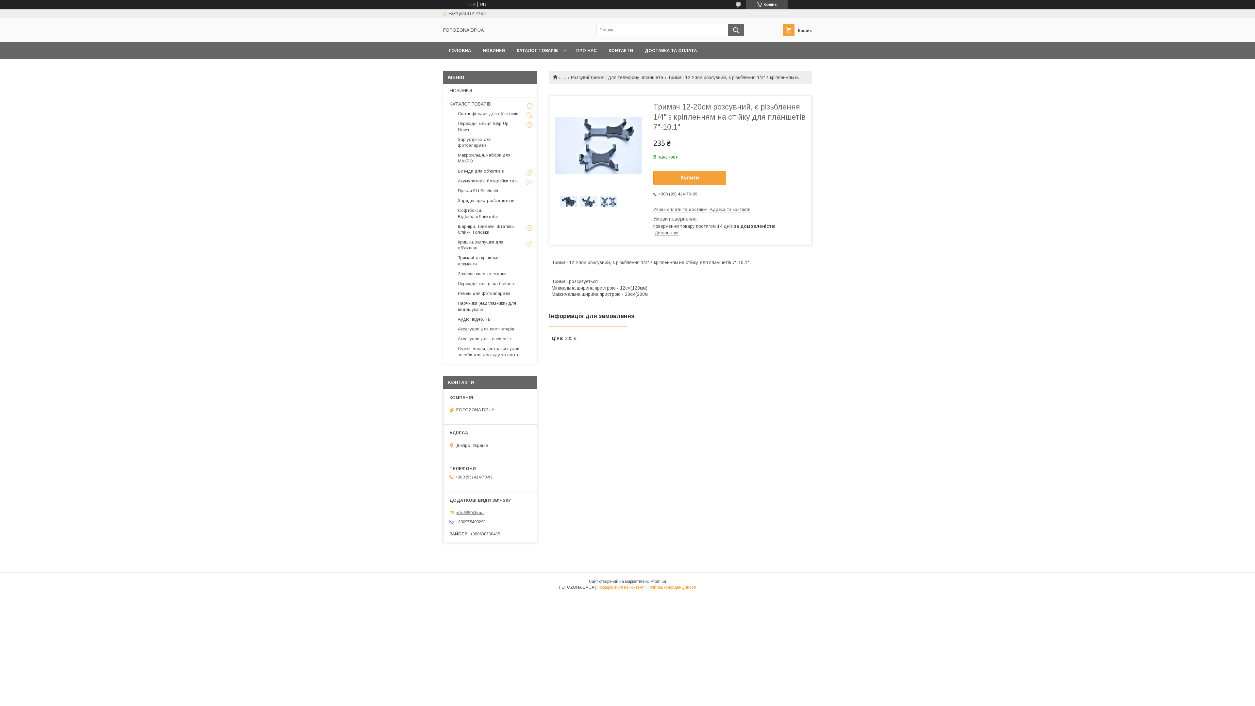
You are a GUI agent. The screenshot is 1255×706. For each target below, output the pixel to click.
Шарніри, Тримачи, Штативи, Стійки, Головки (486, 229)
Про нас (586, 50)
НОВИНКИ (494, 50)
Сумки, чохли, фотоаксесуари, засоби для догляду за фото (489, 351)
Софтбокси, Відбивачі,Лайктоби (478, 213)
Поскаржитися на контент (620, 587)
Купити (689, 177)
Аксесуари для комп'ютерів (486, 329)
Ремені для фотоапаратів (484, 293)
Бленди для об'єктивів (481, 171)
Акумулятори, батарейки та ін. (489, 180)
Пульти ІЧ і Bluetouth (478, 190)
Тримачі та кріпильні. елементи (479, 260)
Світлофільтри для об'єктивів (488, 113)
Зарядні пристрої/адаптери (486, 200)
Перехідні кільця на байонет (487, 283)
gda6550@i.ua (470, 512)
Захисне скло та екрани (482, 273)
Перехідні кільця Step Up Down (483, 126)
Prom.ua (658, 581)
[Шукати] (736, 30)
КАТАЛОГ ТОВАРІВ (537, 50)
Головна (460, 50)
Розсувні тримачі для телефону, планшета (617, 77)
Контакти (621, 50)
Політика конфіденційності (671, 587)
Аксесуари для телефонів (484, 338)
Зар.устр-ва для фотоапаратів (475, 142)
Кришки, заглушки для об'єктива (480, 245)
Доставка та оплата (671, 50)
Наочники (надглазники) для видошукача (487, 306)
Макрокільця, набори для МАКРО (484, 158)
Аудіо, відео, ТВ (474, 319)
